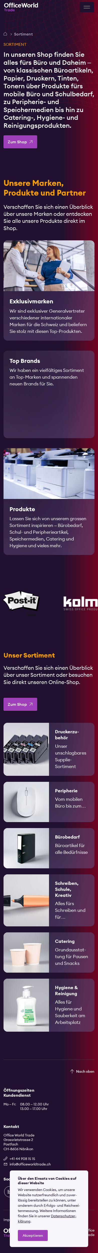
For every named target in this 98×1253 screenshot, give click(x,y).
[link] (49, 290)
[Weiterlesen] (49, 290)
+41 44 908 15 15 (22, 1158)
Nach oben (85, 1071)
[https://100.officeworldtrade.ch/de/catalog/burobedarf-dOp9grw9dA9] (49, 848)
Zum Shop (17, 141)
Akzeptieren (33, 1235)
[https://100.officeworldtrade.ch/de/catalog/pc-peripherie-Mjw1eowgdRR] (49, 802)
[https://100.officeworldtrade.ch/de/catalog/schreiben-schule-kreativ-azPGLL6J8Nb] (49, 900)
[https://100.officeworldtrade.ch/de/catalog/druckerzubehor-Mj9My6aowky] (49, 749)
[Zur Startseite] (21, 7)
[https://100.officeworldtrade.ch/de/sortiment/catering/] (49, 952)
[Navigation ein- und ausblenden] (87, 7)
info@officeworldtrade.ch (30, 1164)
